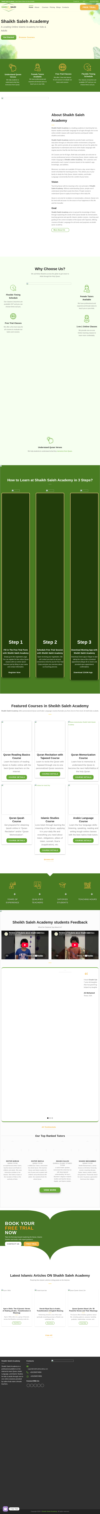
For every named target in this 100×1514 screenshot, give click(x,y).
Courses (45, 7)
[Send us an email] (49, 1)
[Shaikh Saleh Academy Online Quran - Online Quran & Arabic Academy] (13, 7)
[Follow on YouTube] (56, 1)
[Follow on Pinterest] (52, 1)
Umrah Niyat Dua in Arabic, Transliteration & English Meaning (50, 1310)
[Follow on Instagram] (45, 1)
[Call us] (51, 1)
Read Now (17, 1323)
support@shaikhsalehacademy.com (38, 1369)
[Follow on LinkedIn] (54, 1)
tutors (58, 82)
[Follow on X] (47, 1)
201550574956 (36, 1372)
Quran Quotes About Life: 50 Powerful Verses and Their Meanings (83, 1310)
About (37, 7)
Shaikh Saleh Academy (49, 1511)
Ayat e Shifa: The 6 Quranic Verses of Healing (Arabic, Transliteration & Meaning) (17, 1311)
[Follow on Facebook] (43, 1)
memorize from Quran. (64, 451)
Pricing (52, 7)
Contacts (65, 7)
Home (31, 7)
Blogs (58, 7)
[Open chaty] (5, 1509)
